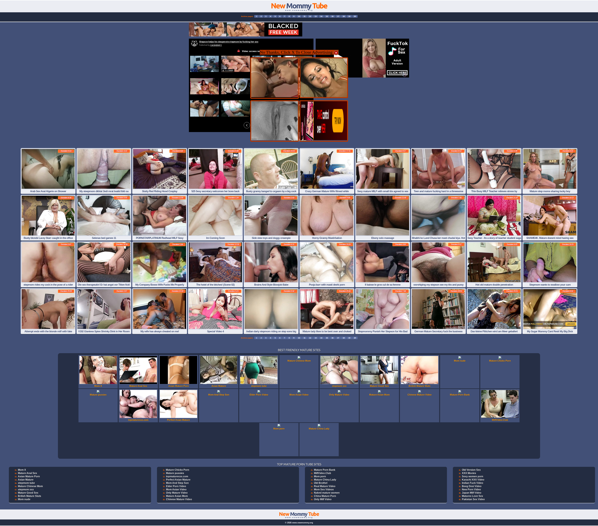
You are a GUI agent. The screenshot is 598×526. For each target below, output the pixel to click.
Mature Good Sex (28, 492)
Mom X (22, 470)
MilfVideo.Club (322, 473)
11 (304, 16)
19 (349, 16)
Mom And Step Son (177, 483)
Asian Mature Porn (29, 476)
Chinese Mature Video (179, 499)
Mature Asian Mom (177, 496)
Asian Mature (25, 479)
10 (299, 16)
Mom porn (320, 476)
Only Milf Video (323, 499)
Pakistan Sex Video (473, 499)
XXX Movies (469, 473)
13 (316, 16)
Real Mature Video (324, 486)
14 (321, 16)
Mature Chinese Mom (30, 486)
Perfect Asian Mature (178, 479)
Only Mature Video (177, 492)
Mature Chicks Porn (177, 470)
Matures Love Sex (472, 496)
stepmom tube (26, 483)
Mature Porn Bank (324, 470)
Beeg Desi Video (472, 486)
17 (338, 16)
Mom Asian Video (176, 489)
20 (355, 16)
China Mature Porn (325, 496)
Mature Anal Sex (27, 473)
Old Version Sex (471, 470)
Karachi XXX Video (473, 479)
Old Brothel (320, 483)
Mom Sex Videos (324, 489)
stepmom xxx (26, 489)
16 (332, 16)
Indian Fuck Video (472, 483)
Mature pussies (175, 473)
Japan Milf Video (471, 492)
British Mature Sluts (29, 496)
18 (344, 16)
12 (310, 16)
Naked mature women (327, 492)
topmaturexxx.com (177, 476)
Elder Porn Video (176, 486)
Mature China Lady (325, 479)
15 (327, 16)
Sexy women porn (472, 476)
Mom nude (24, 499)
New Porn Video (471, 489)
